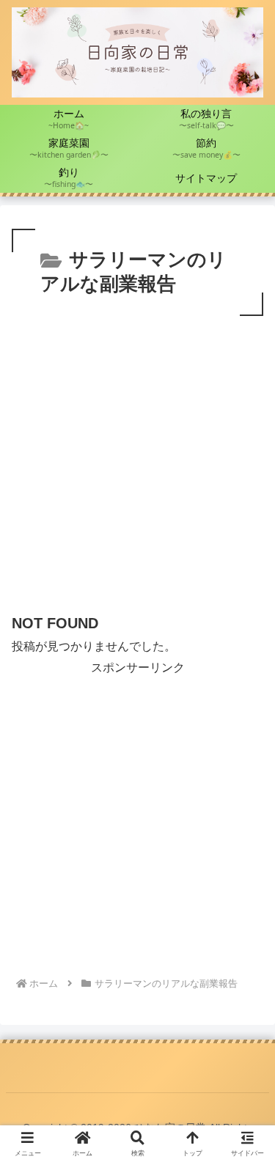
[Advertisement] (137, 464)
